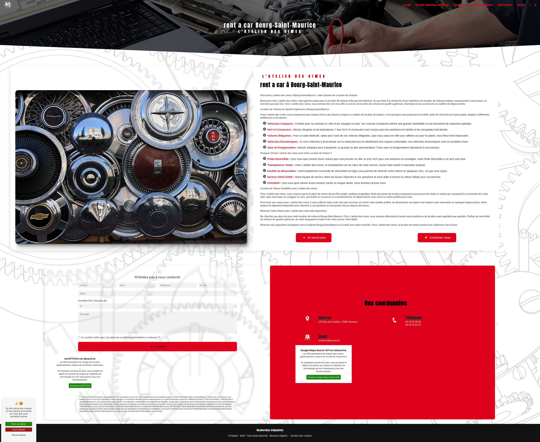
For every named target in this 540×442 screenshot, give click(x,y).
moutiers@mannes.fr (329, 340)
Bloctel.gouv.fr (106, 411)
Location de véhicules (482, 5)
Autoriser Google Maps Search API (323, 377)
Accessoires (460, 5)
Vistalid (234, 436)
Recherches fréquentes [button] (270, 430)
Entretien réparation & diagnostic (432, 5)
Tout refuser (18, 429)
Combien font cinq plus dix (92, 300)
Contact (521, 5)
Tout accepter (18, 423)
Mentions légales (278, 436)
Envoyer (160, 346)
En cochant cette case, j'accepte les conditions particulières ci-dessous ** (120, 337)
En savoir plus (317, 237)
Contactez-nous (440, 237)
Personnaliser (19, 435)
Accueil (406, 5)
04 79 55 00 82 (413, 322)
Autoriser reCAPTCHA (80, 385)
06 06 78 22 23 (413, 325)
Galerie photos (505, 5)
